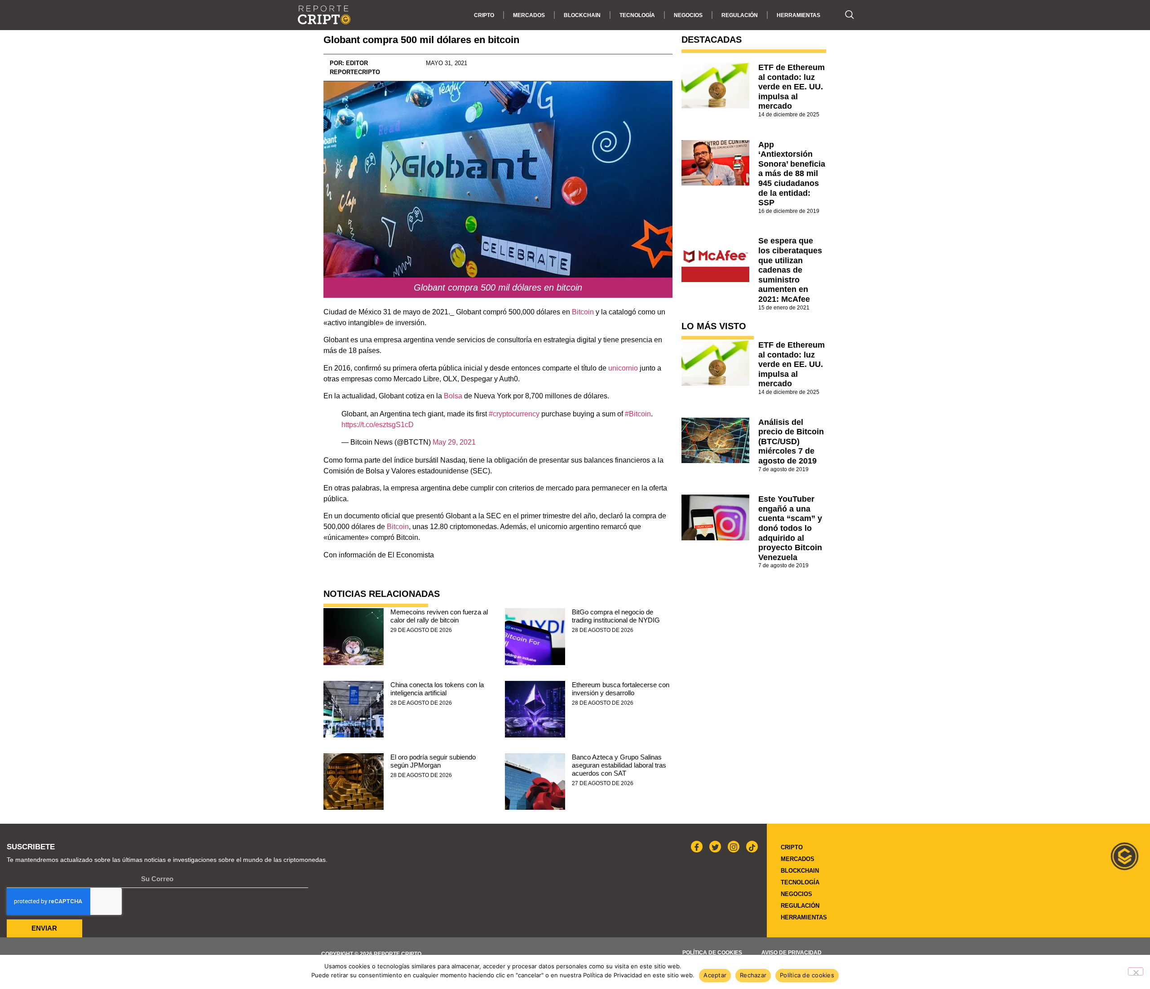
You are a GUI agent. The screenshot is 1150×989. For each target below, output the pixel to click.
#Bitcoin (638, 414)
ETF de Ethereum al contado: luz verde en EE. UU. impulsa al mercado (791, 86)
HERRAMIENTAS (798, 15)
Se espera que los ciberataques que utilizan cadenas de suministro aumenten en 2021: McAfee (790, 270)
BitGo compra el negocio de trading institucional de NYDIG (616, 616)
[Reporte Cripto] (324, 15)
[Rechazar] (1135, 971)
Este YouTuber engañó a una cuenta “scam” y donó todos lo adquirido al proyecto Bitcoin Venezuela (790, 528)
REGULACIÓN (739, 15)
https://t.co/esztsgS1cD (377, 424)
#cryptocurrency (514, 414)
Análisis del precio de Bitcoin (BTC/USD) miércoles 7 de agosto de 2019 (791, 441)
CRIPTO (484, 15)
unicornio (623, 368)
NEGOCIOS (688, 15)
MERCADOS (529, 15)
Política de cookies (712, 952)
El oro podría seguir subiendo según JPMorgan (433, 761)
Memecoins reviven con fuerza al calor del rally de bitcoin (439, 616)
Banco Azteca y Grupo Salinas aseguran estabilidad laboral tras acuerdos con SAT (619, 765)
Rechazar (753, 975)
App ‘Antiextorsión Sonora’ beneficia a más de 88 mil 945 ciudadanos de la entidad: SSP (791, 174)
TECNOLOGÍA (637, 15)
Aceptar (714, 975)
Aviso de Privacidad (791, 952)
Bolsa (453, 396)
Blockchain (582, 15)
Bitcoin (584, 312)
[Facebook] (697, 846)
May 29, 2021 (454, 442)
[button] (845, 15)
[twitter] (715, 846)
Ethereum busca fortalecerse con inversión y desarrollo (620, 689)
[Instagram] (733, 846)
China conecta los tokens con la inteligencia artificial (437, 689)
